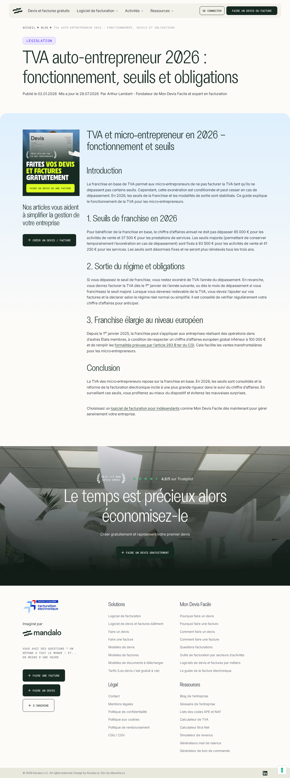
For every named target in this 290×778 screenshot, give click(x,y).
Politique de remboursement (129, 727)
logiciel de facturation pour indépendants (145, 408)
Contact (114, 696)
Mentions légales (120, 704)
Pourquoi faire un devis (197, 616)
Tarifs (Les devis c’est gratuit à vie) (134, 671)
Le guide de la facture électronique (205, 671)
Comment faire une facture (199, 639)
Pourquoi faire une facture (199, 624)
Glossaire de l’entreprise (197, 704)
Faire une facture (120, 639)
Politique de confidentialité (127, 712)
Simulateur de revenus (196, 735)
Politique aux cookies (123, 719)
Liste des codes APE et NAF (200, 712)
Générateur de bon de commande (205, 751)
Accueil (29, 27)
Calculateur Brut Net (194, 727)
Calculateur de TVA (194, 719)
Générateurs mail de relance (200, 743)
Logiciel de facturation (124, 616)
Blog (44, 27)
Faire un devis (118, 632)
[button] (97, 10)
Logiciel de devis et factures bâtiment (135, 624)
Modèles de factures (123, 655)
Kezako (92, 773)
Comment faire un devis (197, 632)
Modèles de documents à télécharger (135, 663)
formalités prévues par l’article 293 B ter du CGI (154, 345)
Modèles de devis (121, 647)
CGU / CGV (116, 735)
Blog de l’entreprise (194, 696)
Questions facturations (196, 647)
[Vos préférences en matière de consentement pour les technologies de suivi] (282, 770)
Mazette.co (118, 773)
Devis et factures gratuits (49, 10)
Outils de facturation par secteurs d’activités (212, 655)
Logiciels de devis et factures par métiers (210, 663)
